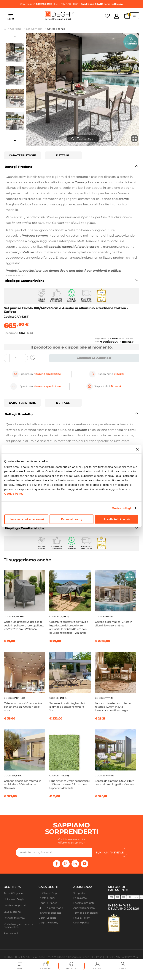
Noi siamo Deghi (14, 899)
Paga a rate (80, 898)
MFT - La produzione (51, 908)
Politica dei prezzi (15, 905)
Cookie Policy (13, 493)
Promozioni (11, 933)
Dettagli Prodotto (19, 167)
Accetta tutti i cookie (117, 519)
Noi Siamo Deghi (49, 893)
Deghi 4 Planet (48, 903)
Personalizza (69, 519)
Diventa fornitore (14, 918)
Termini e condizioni (85, 912)
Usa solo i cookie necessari (26, 519)
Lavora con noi (12, 911)
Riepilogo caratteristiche (24, 281)
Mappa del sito (82, 927)
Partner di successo (50, 912)
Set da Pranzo (56, 28)
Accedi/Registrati (14, 893)
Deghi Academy (48, 922)
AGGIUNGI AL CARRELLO (94, 358)
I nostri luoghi (47, 898)
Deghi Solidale (47, 917)
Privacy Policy (81, 917)
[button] (123, 966)
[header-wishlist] (107, 15)
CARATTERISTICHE (22, 155)
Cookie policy (81, 922)
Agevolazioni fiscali (84, 908)
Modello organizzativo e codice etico (18, 926)
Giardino (16, 28)
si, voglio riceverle (110, 852)
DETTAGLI (63, 155)
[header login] (116, 16)
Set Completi (34, 28)
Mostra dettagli (122, 508)
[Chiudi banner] (137, 449)
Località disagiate (84, 903)
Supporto (79, 893)
